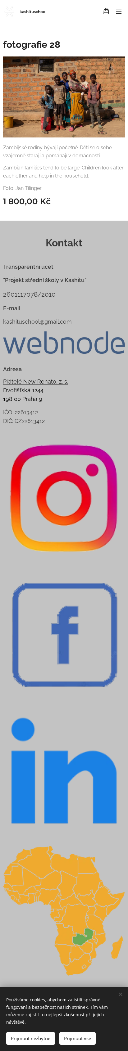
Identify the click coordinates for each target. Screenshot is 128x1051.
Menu (118, 11)
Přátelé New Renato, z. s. (35, 381)
